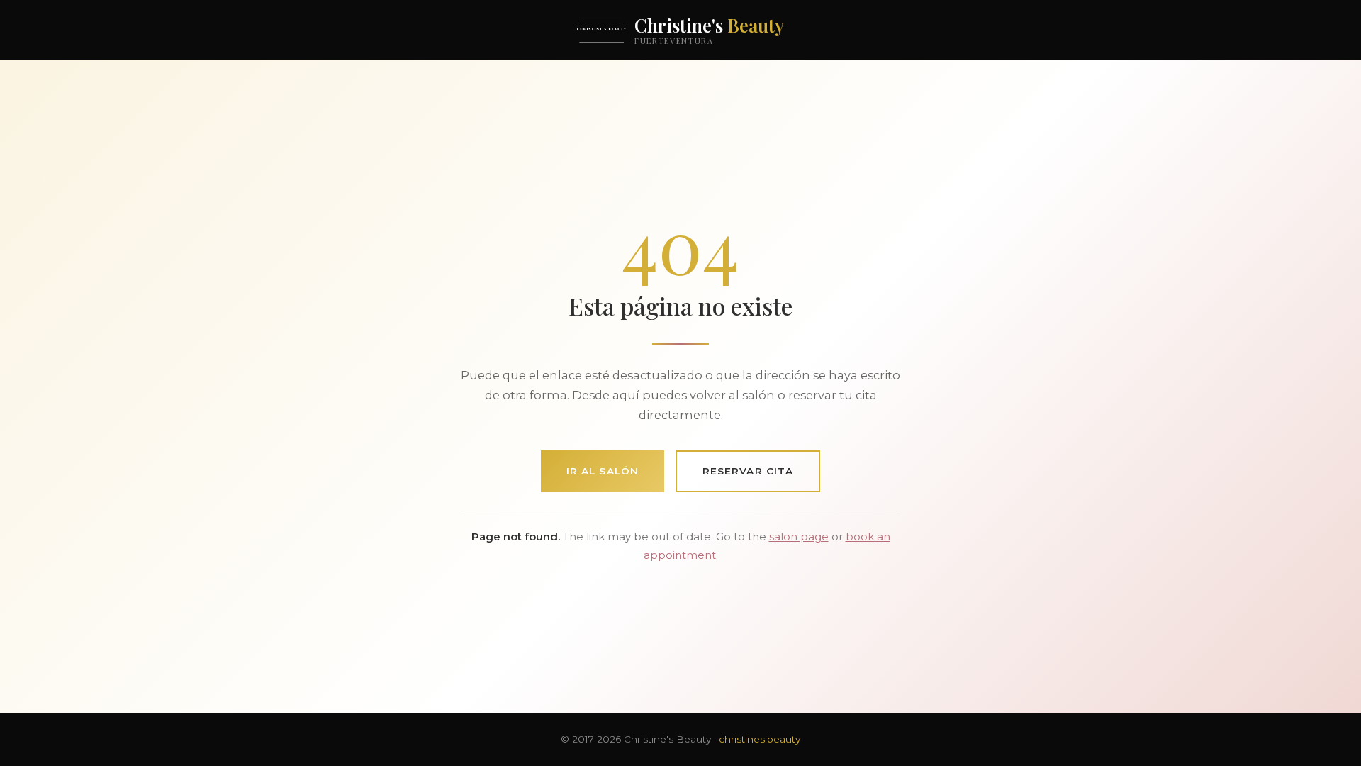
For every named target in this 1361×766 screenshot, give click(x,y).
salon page (799, 537)
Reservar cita (747, 471)
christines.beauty (759, 739)
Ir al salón (602, 471)
